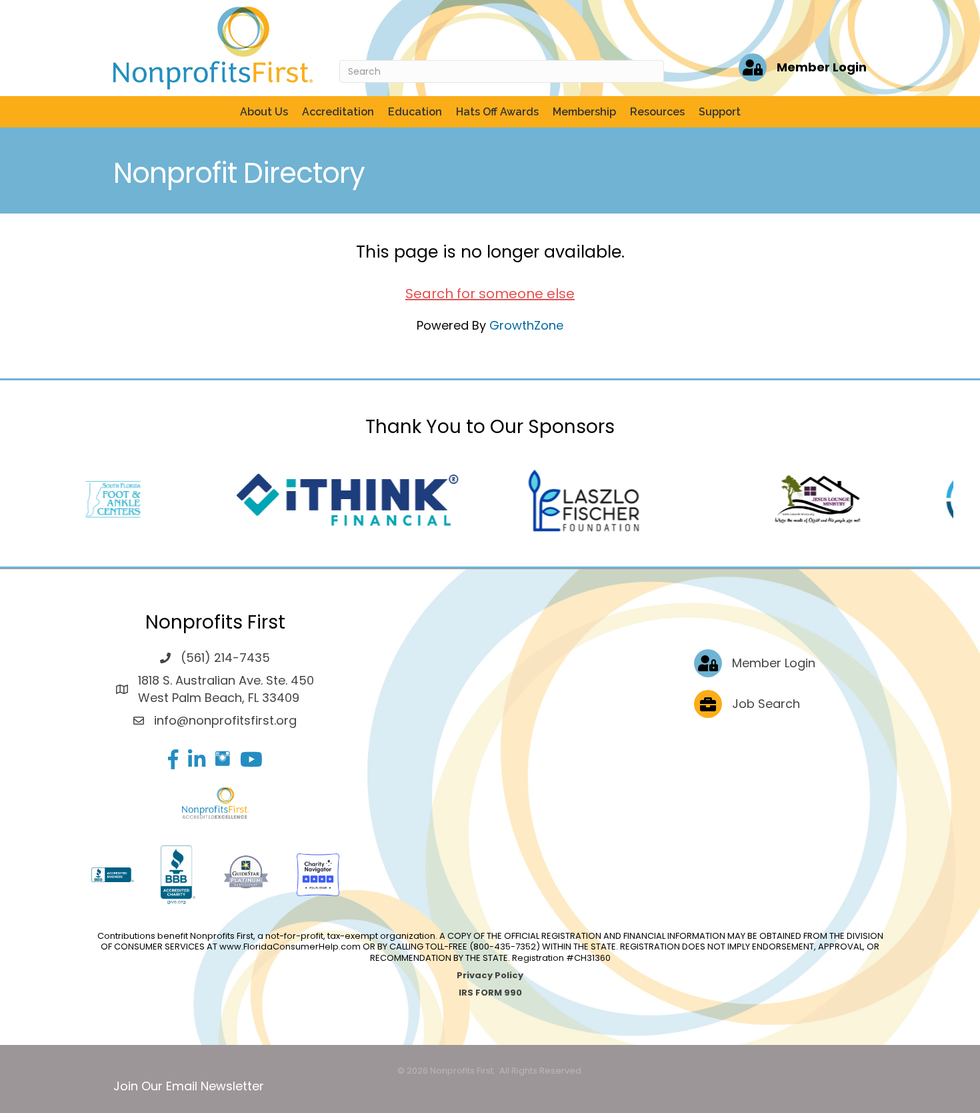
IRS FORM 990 (490, 992)
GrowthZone (526, 325)
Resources (657, 111)
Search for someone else (490, 293)
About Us (264, 111)
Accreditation (338, 111)
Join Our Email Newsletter (188, 1086)
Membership (584, 111)
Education (415, 111)
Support (720, 111)
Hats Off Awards (497, 111)
